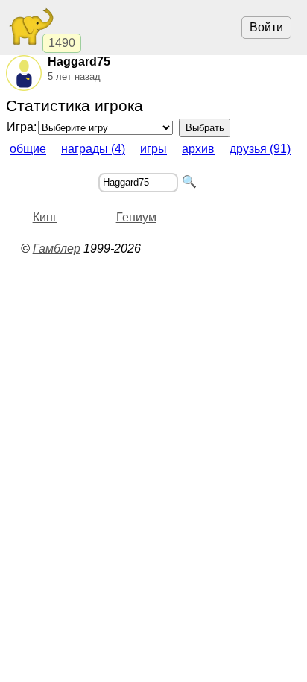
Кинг (45, 217)
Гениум (136, 217)
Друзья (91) (260, 149)
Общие (28, 149)
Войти (266, 27)
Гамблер (56, 248)
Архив (198, 149)
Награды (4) (93, 149)
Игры (153, 149)
